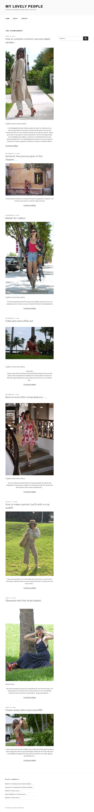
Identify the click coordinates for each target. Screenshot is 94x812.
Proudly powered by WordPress (14, 808)
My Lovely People (24, 6)
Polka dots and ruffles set (19, 321)
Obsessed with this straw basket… (24, 600)
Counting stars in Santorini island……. (22, 784)
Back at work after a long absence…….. (26, 397)
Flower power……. (16, 790)
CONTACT (24, 18)
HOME (7, 18)
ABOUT (15, 18)
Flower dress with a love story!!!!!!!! (23, 710)
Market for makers (15, 218)
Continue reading (12, 146)
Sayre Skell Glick (10, 794)
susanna (7, 787)
